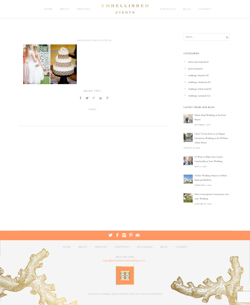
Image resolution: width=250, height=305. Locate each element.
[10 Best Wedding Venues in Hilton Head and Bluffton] (188, 179)
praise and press (195, 68)
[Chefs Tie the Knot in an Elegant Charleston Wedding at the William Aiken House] (188, 137)
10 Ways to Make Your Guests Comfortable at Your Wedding (209, 159)
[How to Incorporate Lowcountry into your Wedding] (188, 197)
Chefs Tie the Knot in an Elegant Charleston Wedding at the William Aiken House (211, 138)
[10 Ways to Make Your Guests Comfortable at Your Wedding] (188, 160)
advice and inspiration (198, 62)
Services (83, 9)
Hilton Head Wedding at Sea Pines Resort (210, 117)
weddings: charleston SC (199, 82)
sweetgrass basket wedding (94, 40)
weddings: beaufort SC (198, 75)
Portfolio (168, 9)
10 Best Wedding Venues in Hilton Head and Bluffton (211, 178)
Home (48, 9)
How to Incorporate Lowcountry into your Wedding (212, 196)
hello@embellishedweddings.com (124, 260)
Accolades (145, 246)
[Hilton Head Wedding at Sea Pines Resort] (188, 118)
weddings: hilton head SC (200, 89)
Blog (187, 9)
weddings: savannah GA (199, 95)
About (65, 9)
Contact (205, 9)
